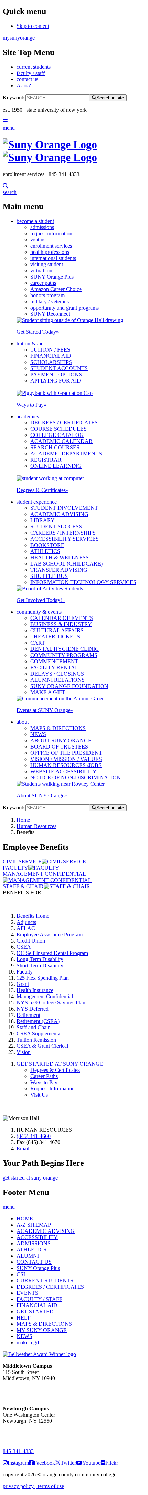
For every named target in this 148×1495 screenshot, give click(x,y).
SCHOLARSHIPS (51, 362)
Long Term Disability (40, 959)
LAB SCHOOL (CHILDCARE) (66, 564)
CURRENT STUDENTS (45, 1280)
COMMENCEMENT (54, 661)
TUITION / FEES (50, 350)
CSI (21, 1274)
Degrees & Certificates (42, 490)
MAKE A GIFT (47, 692)
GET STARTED (35, 1311)
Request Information (52, 1088)
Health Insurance (35, 990)
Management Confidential (45, 996)
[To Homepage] (74, 151)
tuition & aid (30, 343)
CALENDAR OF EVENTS (61, 618)
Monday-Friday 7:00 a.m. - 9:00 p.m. (25, 1433)
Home (23, 820)
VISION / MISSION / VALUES (66, 759)
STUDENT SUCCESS (56, 526)
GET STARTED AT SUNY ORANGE (60, 1064)
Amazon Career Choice (56, 289)
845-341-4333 (18, 1451)
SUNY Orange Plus (52, 277)
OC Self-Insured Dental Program (52, 953)
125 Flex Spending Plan (43, 978)
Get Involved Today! (41, 600)
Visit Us (39, 1095)
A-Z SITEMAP (34, 1225)
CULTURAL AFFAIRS (57, 630)
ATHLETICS (45, 551)
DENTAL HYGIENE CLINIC (64, 649)
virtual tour (42, 270)
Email (23, 1148)
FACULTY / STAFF (39, 1299)
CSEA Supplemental (39, 1033)
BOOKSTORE (47, 545)
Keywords (14, 97)
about (23, 722)
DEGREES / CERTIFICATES (64, 423)
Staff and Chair (33, 1027)
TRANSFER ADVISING (58, 570)
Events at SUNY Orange (45, 710)
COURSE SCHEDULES (58, 429)
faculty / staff (31, 73)
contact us (27, 79)
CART (37, 643)
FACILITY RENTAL (54, 667)
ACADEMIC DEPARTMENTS (66, 453)
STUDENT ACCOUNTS (59, 368)
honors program (47, 295)
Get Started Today (38, 332)
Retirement (28, 1015)
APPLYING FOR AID (55, 381)
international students (53, 258)
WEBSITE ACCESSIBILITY (63, 771)
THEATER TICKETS (55, 636)
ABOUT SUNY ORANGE (61, 740)
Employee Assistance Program (50, 934)
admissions (42, 227)
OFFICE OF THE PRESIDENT (66, 753)
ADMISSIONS (34, 1243)
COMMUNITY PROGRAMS (63, 655)
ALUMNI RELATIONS (57, 680)
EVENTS (27, 1293)
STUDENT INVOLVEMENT (64, 508)
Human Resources (36, 826)
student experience (37, 502)
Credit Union (31, 941)
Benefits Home (33, 916)
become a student (35, 221)
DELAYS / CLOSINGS (57, 674)
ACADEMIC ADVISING (59, 514)
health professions (49, 252)
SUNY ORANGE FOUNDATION (69, 686)
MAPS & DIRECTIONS (58, 728)
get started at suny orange (30, 1178)
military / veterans (49, 301)
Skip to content (33, 26)
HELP (24, 1318)
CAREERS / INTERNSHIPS (63, 533)
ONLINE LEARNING (56, 466)
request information (51, 233)
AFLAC (26, 928)
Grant (23, 984)
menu (9, 128)
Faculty (25, 972)
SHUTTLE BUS (49, 576)
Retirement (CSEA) (38, 1021)
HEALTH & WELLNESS (59, 557)
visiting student (46, 264)
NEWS (38, 734)
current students (34, 67)
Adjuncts (26, 922)
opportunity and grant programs (64, 308)
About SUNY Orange (42, 795)
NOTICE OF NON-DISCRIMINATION (75, 778)
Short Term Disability (40, 965)
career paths (43, 283)
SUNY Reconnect (50, 314)
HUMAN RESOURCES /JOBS (66, 765)
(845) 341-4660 (34, 1136)
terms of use (50, 1486)
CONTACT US (34, 1262)
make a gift (29, 1342)
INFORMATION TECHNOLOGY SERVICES (83, 582)
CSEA (24, 947)
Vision (24, 1052)
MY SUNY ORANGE (42, 1330)
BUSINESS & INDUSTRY (61, 624)
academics (28, 416)
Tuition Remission (36, 1040)
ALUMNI (28, 1256)
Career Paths (44, 1076)
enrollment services (51, 246)
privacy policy (19, 1486)
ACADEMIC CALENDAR (61, 441)
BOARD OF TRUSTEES (59, 747)
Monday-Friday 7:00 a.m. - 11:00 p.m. (27, 1390)
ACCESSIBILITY (37, 1237)
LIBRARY (42, 520)
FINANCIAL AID (50, 356)
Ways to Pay (31, 405)
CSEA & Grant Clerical (42, 1046)
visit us (37, 240)
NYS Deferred (33, 1009)
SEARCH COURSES (55, 447)
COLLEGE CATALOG (57, 435)
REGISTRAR (46, 460)
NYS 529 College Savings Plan (51, 1002)
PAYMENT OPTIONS (56, 374)
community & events (39, 612)
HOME (25, 1219)
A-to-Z (24, 85)
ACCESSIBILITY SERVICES (64, 539)
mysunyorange (19, 38)
